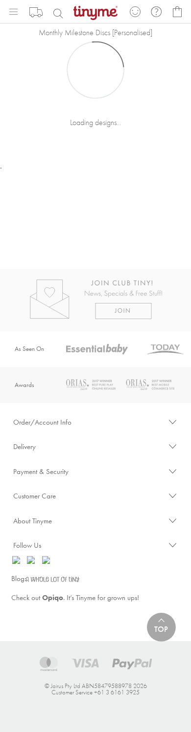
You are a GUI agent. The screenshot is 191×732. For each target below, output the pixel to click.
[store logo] (95, 12)
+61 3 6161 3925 (117, 692)
